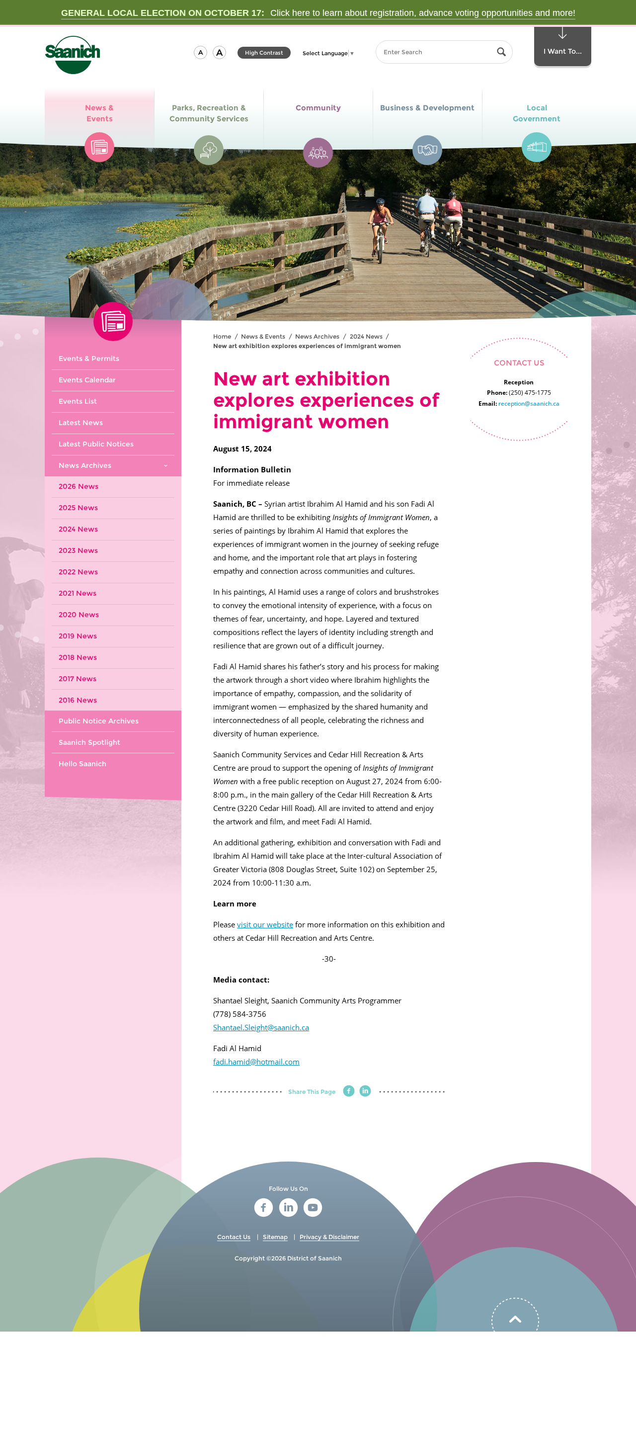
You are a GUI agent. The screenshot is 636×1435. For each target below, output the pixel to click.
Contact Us (233, 1237)
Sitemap (275, 1237)
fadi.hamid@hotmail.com (256, 1062)
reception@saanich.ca (528, 403)
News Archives (317, 336)
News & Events (263, 336)
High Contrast (264, 54)
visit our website (265, 924)
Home (222, 336)
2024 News (366, 336)
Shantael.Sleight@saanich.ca (261, 1027)
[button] (200, 52)
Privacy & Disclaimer (329, 1237)
